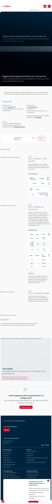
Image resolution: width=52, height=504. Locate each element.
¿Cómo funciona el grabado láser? (10, 472)
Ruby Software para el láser (32, 474)
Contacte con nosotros (26, 407)
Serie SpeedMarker (31, 460)
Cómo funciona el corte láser (9, 474)
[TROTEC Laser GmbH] (7, 6)
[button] (2, 501)
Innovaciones (6, 455)
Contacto (6, 430)
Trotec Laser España (7, 451)
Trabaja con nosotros (7, 460)
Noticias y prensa (6, 458)
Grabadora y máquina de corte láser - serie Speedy (37, 458)
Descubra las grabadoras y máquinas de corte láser (15, 378)
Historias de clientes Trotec (9, 462)
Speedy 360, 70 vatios (32, 107)
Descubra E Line (33, 502)
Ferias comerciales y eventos (9, 464)
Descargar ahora (41, 138)
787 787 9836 (46, 445)
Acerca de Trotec (6, 453)
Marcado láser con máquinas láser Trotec (11, 477)
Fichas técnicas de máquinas (33, 472)
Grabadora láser (30, 453)
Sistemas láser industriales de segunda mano (36, 462)
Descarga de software (31, 477)
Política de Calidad (7, 466)
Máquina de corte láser (31, 451)
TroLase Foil (10, 107)
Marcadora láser (30, 455)
